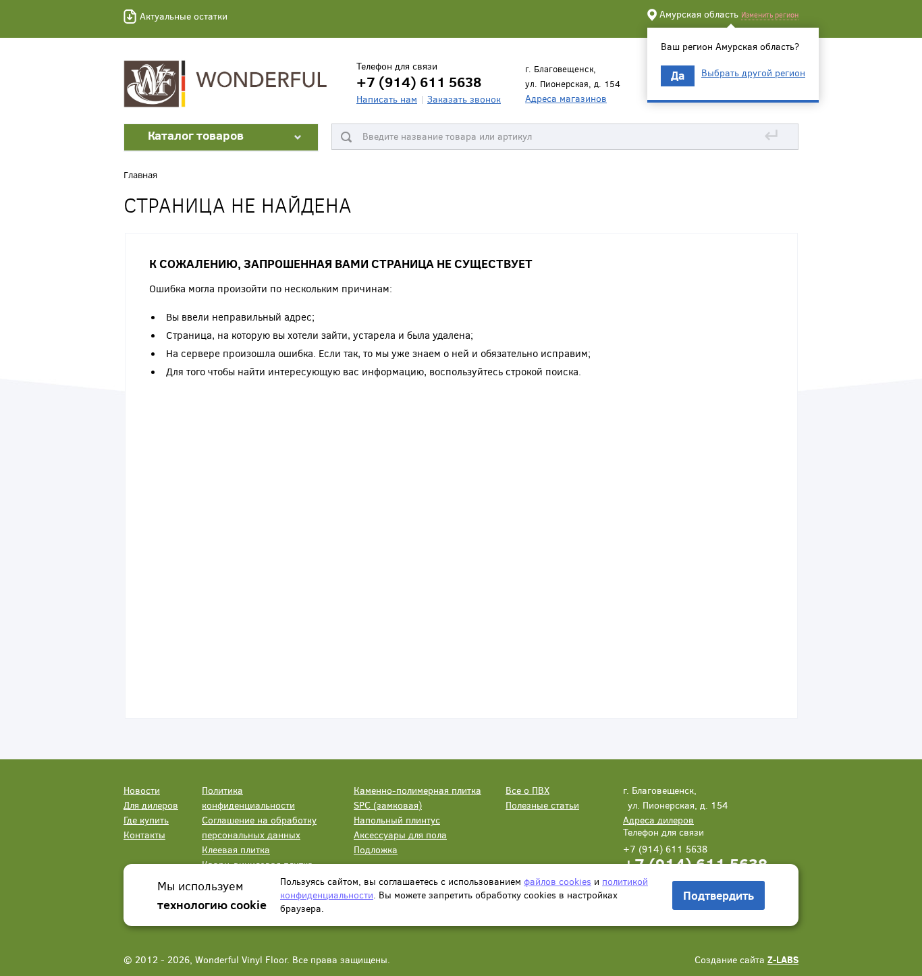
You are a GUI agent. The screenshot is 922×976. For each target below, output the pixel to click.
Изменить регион (769, 14)
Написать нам (386, 98)
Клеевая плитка (236, 849)
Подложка (376, 849)
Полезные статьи (542, 804)
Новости (142, 790)
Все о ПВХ (527, 790)
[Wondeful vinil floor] (228, 82)
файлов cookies (557, 881)
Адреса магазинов (566, 98)
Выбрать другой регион (753, 72)
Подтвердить (718, 895)
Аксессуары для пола (400, 834)
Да (677, 75)
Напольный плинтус (397, 819)
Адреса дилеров (658, 819)
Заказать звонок (464, 98)
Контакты (144, 834)
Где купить (146, 819)
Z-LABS (782, 959)
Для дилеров (151, 804)
